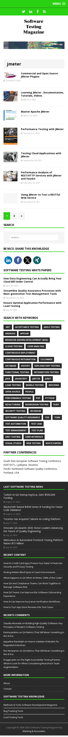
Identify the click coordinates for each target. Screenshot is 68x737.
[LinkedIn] (30, 11)
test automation (15, 423)
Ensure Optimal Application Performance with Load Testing (32, 304)
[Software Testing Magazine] (34, 26)
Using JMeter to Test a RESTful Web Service (40, 196)
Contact (7, 688)
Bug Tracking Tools (13, 711)
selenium (35, 410)
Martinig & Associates (34, 731)
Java (7, 378)
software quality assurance (22, 417)
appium (24, 333)
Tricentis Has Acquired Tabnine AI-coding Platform (31, 519)
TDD (47, 417)
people (29, 391)
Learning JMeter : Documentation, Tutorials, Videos (42, 94)
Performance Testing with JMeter (42, 129)
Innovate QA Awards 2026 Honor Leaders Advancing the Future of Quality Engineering (33, 529)
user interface (34, 436)
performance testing (18, 398)
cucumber (46, 359)
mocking (54, 385)
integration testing (46, 372)
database (10, 365)
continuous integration (20, 359)
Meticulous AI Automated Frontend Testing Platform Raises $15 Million (33, 541)
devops (25, 365)
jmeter (36, 378)
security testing (15, 410)
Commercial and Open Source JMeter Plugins (39, 75)
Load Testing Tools (13, 717)
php (38, 398)
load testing (13, 385)
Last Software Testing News (23, 486)
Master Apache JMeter (35, 111)
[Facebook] (37, 11)
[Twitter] (23, 11)
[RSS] (44, 11)
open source (12, 391)
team (57, 417)
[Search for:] (34, 238)
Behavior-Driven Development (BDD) (26, 339)
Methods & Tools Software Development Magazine (30, 704)
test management (16, 430)
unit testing (12, 436)
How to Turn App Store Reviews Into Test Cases (28, 607)
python (49, 398)
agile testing (52, 327)
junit (48, 378)
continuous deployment (20, 352)
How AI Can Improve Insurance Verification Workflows (31, 601)
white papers (53, 443)
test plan (37, 430)
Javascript (21, 378)
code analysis (35, 346)
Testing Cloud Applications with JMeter (41, 155)
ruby (56, 404)
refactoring (12, 404)
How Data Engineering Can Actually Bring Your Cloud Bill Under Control (32, 280)
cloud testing (13, 346)
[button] (8, 260)
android (10, 333)
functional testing (17, 372)
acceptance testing (27, 327)
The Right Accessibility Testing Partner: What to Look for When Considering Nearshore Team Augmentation (32, 663)
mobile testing (35, 385)
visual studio (13, 443)
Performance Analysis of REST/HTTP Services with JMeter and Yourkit (41, 175)
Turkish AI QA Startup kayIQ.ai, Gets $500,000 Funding (29, 496)
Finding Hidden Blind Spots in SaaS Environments (29, 572)
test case (36, 423)
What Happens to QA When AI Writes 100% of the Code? (32, 577)
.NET (7, 327)
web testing (33, 443)
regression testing (36, 404)
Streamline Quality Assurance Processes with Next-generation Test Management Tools (32, 292)
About (6, 683)
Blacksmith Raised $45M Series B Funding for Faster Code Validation (33, 508)
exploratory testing (47, 365)
